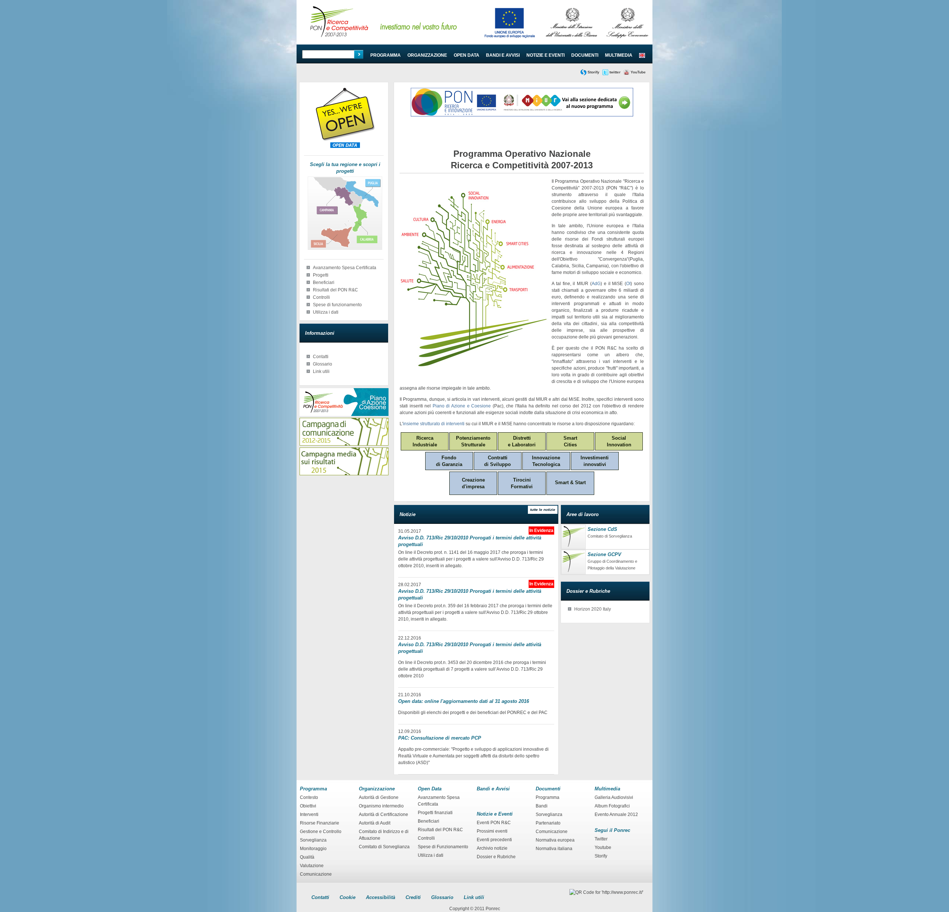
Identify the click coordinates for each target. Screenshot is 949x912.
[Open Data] (345, 139)
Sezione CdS (602, 529)
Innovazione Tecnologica (546, 461)
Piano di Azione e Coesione (462, 406)
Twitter (601, 839)
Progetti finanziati (435, 812)
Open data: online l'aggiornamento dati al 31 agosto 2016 (463, 701)
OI (628, 283)
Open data (466, 55)
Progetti (320, 275)
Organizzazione (427, 55)
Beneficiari (323, 282)
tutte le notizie (542, 510)
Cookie (348, 897)
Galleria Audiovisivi (614, 797)
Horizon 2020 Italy (592, 609)
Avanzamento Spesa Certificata (344, 267)
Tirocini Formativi (522, 483)
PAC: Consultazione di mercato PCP (439, 738)
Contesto (309, 797)
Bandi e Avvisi (503, 55)
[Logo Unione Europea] (510, 40)
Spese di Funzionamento (443, 846)
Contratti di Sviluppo (497, 461)
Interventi (309, 814)
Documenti (584, 55)
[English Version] (642, 55)
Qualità (307, 857)
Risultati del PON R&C (335, 290)
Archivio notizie (492, 848)
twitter (615, 72)
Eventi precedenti (494, 839)
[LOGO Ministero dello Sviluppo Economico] (627, 40)
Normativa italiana (554, 848)
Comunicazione (316, 874)
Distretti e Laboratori (522, 441)
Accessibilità (380, 897)
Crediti (413, 897)
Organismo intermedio (381, 806)
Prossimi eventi (492, 831)
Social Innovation (619, 441)
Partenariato (548, 823)
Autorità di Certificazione (383, 814)
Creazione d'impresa (473, 483)
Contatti (320, 356)
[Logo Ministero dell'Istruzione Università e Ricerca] (571, 40)
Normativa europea (555, 840)
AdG (596, 283)
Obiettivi (308, 806)
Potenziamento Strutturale (473, 441)
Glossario (322, 364)
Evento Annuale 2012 (616, 814)
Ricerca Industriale (425, 441)
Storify (593, 72)
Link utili (321, 371)
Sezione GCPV (604, 554)
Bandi (542, 806)
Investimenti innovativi (595, 461)
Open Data (430, 789)
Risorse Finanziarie (319, 823)
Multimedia (618, 55)
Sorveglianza (313, 840)
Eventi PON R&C (494, 822)
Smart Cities (570, 441)
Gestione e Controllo (320, 831)
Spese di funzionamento (337, 304)
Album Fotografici (612, 806)
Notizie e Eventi (545, 55)
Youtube (603, 847)
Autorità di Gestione (379, 797)
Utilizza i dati (325, 312)
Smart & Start (570, 482)
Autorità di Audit (374, 823)
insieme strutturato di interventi (433, 423)
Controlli (321, 297)
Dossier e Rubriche (496, 856)
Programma (385, 55)
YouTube (638, 72)
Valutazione (312, 865)
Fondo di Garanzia (449, 461)
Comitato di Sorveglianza (384, 846)
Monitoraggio (313, 848)
